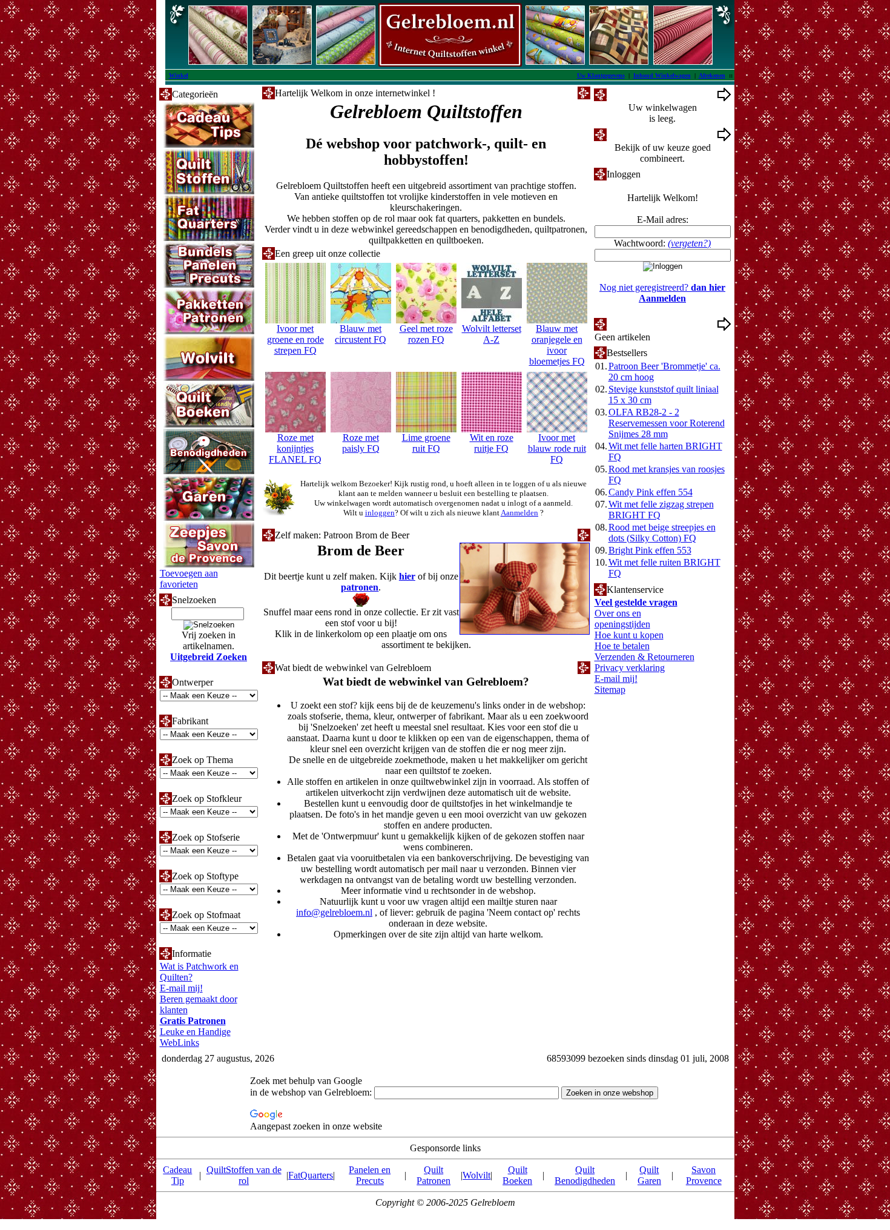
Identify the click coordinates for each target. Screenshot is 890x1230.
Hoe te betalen (622, 646)
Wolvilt (476, 1175)
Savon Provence (704, 1175)
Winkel (178, 75)
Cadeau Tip (177, 1175)
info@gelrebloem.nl (334, 912)
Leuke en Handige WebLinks (195, 1037)
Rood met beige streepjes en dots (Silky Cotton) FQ (662, 532)
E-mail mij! (181, 988)
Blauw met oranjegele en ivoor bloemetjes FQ (557, 344)
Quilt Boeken (517, 1175)
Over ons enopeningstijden (622, 618)
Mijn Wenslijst (634, 324)
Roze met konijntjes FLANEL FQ (295, 448)
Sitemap (610, 689)
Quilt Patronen (433, 1175)
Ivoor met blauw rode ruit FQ (557, 448)
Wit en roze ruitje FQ (491, 443)
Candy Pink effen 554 (650, 492)
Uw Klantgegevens (601, 75)
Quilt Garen (649, 1175)
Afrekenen (712, 75)
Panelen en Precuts (370, 1175)
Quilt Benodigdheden (585, 1175)
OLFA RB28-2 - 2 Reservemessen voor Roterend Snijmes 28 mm (666, 423)
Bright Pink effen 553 (649, 550)
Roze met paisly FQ (361, 443)
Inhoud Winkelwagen (662, 75)
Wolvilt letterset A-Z (491, 334)
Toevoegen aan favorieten (189, 578)
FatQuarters (310, 1175)
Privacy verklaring (630, 668)
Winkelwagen (633, 94)
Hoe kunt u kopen (629, 635)
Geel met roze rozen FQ (426, 334)
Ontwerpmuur (634, 134)
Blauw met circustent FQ (360, 334)
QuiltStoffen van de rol (244, 1175)
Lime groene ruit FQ (426, 443)
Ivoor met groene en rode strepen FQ (295, 339)
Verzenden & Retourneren (644, 657)
